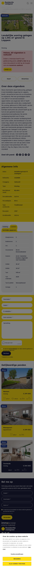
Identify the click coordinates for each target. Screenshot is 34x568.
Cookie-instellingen (17, 554)
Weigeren (17, 559)
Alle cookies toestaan (17, 563)
